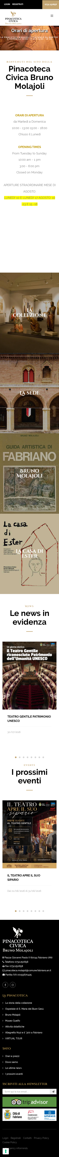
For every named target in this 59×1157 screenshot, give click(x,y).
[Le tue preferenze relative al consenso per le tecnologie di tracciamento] (6, 1151)
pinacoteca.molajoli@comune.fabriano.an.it (28, 970)
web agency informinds (15, 1148)
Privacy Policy (41, 1138)
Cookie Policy (9, 1142)
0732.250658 (51, 4)
